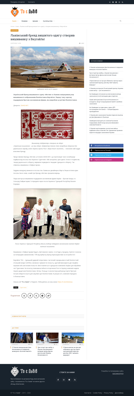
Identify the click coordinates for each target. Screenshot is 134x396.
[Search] (120, 21)
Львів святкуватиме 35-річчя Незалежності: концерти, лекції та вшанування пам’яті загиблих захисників (105, 102)
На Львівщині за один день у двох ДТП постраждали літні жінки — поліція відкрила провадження (103, 109)
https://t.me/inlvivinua (65, 282)
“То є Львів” (16, 393)
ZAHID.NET (24, 105)
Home (12, 26)
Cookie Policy (97, 393)
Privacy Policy (108, 393)
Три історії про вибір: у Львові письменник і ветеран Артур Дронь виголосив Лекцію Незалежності (46, 351)
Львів (14, 21)
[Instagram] (64, 380)
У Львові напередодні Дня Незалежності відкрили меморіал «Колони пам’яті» (22, 349)
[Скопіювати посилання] (48, 295)
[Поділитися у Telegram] (42, 295)
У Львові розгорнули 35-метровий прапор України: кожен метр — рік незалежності (106, 89)
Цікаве (35, 21)
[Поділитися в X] (36, 295)
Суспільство (47, 21)
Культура (14, 30)
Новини (24, 21)
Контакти (31, 2)
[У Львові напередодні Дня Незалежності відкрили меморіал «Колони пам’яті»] (22, 339)
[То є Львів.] (24, 11)
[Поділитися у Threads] (24, 295)
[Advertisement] (85, 11)
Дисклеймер (119, 393)
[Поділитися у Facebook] (30, 295)
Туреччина (23, 287)
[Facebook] (58, 380)
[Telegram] (69, 380)
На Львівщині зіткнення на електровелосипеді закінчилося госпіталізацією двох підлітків (105, 95)
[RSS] (75, 380)
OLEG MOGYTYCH (117, 374)
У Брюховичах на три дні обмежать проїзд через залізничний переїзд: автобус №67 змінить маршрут (72, 351)
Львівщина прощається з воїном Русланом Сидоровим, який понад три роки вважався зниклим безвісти (103, 123)
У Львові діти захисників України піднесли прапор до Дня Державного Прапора (106, 116)
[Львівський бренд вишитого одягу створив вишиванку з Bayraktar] (47, 67)
